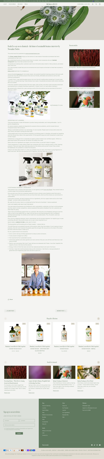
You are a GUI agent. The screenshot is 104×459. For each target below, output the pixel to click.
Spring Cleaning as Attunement (74, 109)
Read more (7, 392)
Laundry (44, 407)
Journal (64, 410)
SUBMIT (19, 433)
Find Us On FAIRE (86, 410)
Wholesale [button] (84, 403)
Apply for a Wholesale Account (89, 407)
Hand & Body (45, 410)
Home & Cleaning (46, 405)
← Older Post (10, 310)
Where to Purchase (46, 430)
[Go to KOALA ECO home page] (52, 4)
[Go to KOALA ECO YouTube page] (99, 445)
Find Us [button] (43, 428)
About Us (64, 405)
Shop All (44, 424)
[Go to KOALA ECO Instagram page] (97, 445)
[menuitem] (6, 4)
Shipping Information (94, 450)
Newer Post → (61, 310)
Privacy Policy (82, 450)
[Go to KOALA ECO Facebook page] (92, 445)
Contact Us (44, 435)
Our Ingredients (66, 412)
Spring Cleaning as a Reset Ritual (85, 381)
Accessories (45, 421)
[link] (6, 4)
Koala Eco (19, 74)
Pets (43, 412)
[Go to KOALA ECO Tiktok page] (94, 445)
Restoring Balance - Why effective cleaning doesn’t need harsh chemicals (82, 67)
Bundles (44, 417)
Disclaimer (61, 450)
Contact (54, 450)
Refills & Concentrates (47, 414)
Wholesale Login (86, 405)
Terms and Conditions (71, 450)
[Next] (98, 318)
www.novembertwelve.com (32, 53)
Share (11, 299)
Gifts (43, 419)
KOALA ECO (45, 450)
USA (43, 433)
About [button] (63, 403)
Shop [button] (43, 403)
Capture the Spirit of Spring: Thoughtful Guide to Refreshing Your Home (82, 88)
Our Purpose (65, 407)
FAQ (63, 417)
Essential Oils (65, 414)
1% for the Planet (47, 189)
